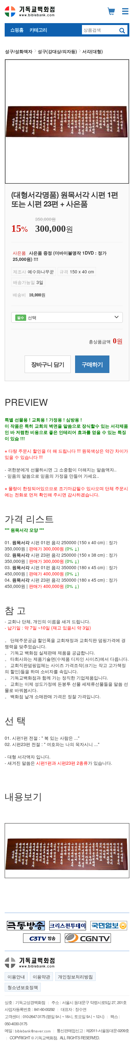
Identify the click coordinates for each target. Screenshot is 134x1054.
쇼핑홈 (16, 29)
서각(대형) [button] (92, 51)
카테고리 (38, 29)
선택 (26, 317)
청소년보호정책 (22, 987)
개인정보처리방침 (75, 976)
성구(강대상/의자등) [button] (57, 51)
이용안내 (16, 976)
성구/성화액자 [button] (18, 51)
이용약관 (41, 976)
